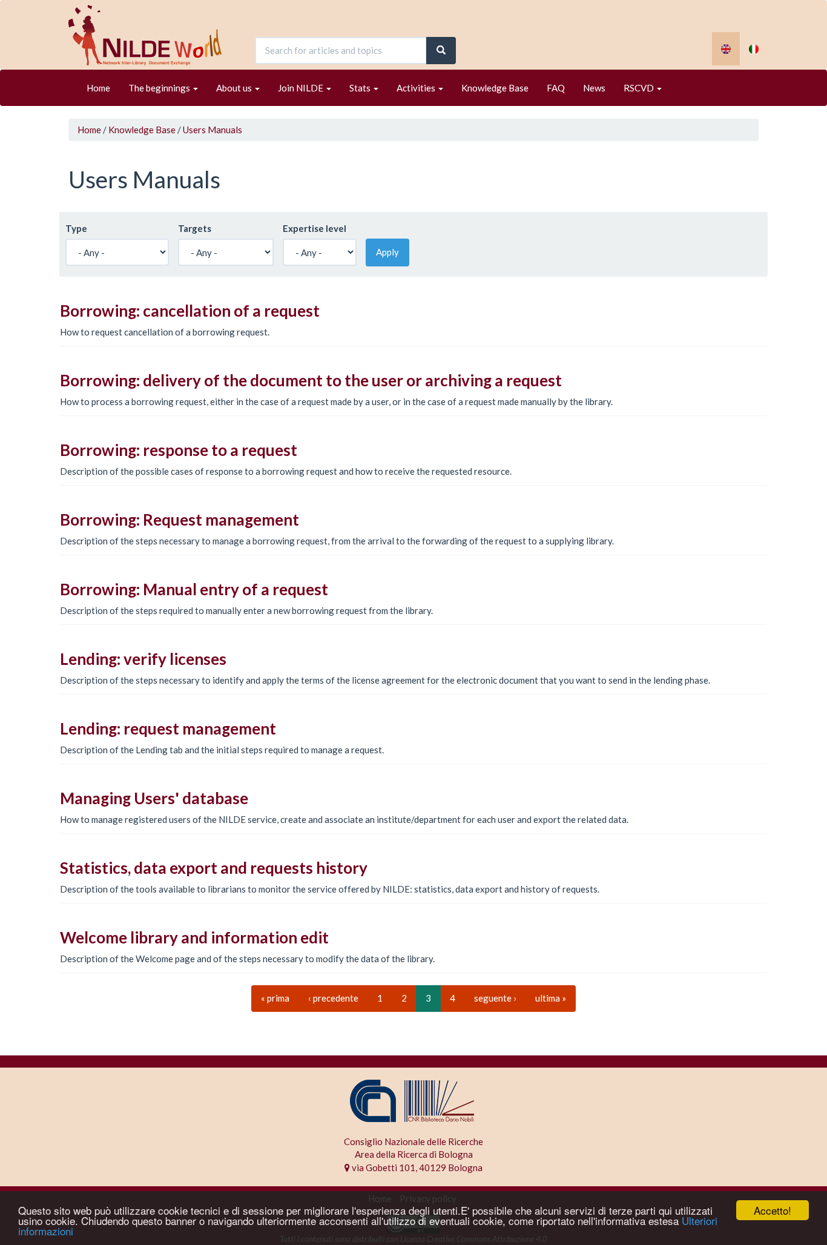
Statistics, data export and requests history (213, 867)
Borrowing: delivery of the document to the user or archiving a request (311, 380)
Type (76, 228)
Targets (194, 228)
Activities (417, 87)
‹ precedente (333, 997)
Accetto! (772, 1210)
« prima (275, 997)
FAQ (556, 87)
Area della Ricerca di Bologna (414, 1154)
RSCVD (640, 87)
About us (235, 87)
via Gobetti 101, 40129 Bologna (416, 1167)
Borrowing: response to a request (178, 450)
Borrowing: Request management (179, 519)
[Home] (149, 35)
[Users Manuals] (726, 48)
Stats (360, 87)
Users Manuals (212, 129)
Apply (387, 251)
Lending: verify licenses (143, 659)
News (594, 87)
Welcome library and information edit (194, 937)
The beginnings (160, 87)
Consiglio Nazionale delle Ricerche (413, 1141)
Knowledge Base (495, 87)
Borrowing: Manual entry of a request (194, 589)
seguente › (495, 997)
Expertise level (314, 228)
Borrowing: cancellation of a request (190, 310)
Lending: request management (168, 728)
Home (98, 87)
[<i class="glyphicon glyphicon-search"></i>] (441, 50)
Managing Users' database (154, 798)
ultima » (550, 997)
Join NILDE (301, 87)
